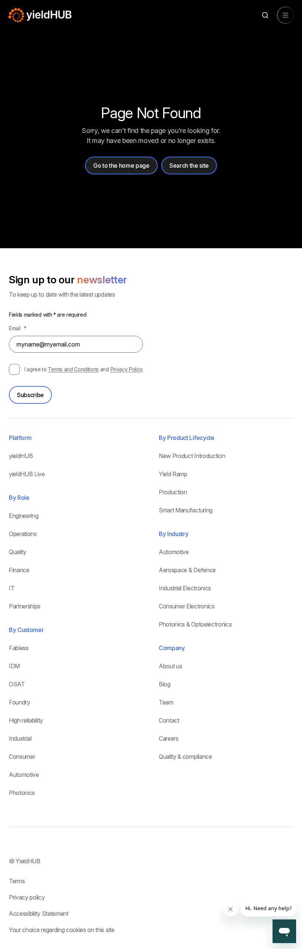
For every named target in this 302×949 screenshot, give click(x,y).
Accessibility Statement (39, 913)
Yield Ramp (173, 474)
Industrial (20, 738)
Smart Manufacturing (186, 510)
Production (173, 492)
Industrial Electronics (185, 588)
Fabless (19, 648)
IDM (14, 666)
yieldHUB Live (27, 474)
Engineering (23, 515)
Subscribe (30, 395)
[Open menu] (285, 15)
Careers (169, 738)
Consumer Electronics (187, 606)
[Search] (265, 15)
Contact (169, 720)
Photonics (22, 792)
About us (170, 666)
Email (18, 328)
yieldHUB (21, 456)
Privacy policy (27, 897)
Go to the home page (121, 165)
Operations (23, 533)
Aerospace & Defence (187, 570)
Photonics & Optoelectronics (195, 624)
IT (11, 588)
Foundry (19, 702)
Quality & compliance (185, 756)
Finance (19, 570)
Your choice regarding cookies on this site (62, 929)
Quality (18, 552)
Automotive (24, 774)
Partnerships (25, 606)
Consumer (22, 756)
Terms (17, 881)
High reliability (26, 720)
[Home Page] (40, 15)
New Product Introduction (192, 456)
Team (166, 702)
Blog (165, 684)
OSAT (17, 684)
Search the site (189, 165)
